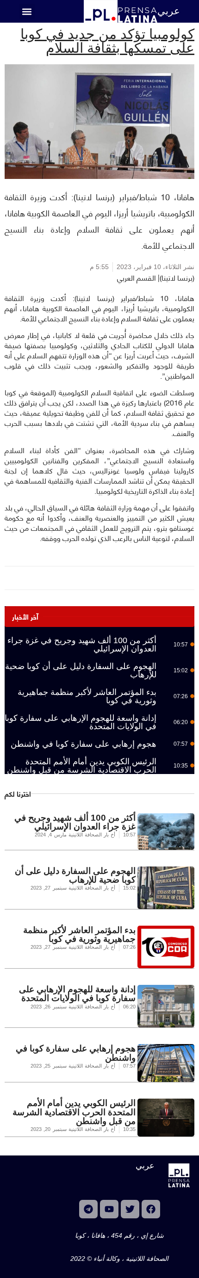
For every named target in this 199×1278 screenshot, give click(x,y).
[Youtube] (109, 1209)
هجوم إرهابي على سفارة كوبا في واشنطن (83, 744)
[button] (27, 11)
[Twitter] (130, 1209)
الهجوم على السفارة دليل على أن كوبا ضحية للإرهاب (80, 670)
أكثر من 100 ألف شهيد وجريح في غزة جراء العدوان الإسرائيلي (81, 644)
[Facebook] (151, 1209)
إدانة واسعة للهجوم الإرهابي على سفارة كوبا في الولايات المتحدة (80, 722)
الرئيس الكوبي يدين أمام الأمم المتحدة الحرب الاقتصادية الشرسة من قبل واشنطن (81, 765)
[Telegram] (88, 1209)
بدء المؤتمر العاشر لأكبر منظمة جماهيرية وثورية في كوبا (87, 696)
